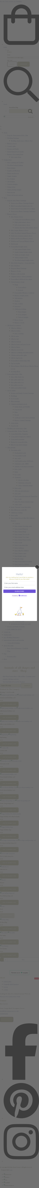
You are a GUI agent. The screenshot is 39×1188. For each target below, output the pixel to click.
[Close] (37, 567)
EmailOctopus (23, 595)
